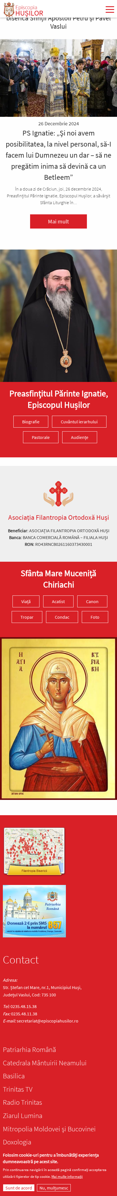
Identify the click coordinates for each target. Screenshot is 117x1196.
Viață (26, 601)
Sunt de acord (18, 1188)
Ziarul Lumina (22, 1115)
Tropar (27, 617)
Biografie (30, 421)
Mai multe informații (67, 1176)
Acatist (58, 601)
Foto (95, 617)
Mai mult (58, 221)
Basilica (14, 1075)
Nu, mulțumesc (53, 1188)
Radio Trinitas (22, 1102)
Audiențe (79, 437)
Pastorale (41, 437)
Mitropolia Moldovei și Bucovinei (49, 1128)
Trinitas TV (17, 1089)
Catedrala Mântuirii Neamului (45, 1062)
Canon (92, 601)
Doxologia (17, 1141)
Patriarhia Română (29, 1049)
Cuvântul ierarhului (79, 421)
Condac (62, 617)
